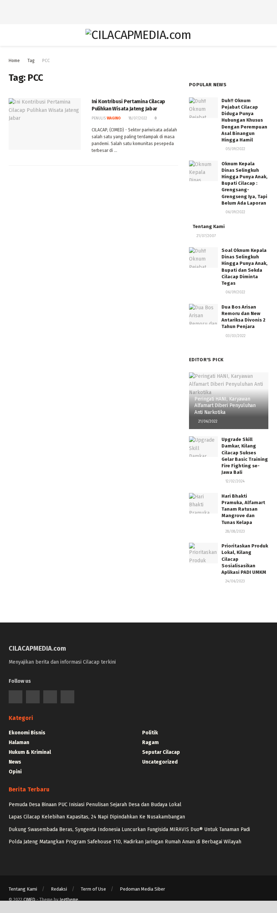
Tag (31, 60)
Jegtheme (69, 899)
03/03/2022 (235, 336)
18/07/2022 (137, 118)
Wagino (114, 118)
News (15, 762)
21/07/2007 (205, 236)
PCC (46, 60)
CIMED (29, 899)
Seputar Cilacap (161, 752)
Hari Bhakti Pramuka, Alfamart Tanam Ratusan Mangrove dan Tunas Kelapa (243, 509)
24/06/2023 (234, 581)
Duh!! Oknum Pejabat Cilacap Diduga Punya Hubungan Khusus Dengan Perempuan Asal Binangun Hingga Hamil (244, 120)
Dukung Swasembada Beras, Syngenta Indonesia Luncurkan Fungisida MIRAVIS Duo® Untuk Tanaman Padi (129, 829)
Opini (15, 772)
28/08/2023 (234, 531)
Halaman (19, 742)
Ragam (150, 742)
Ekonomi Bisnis (27, 733)
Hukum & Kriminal (30, 752)
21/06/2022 (207, 421)
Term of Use (93, 889)
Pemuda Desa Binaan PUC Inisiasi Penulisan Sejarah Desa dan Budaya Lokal (95, 804)
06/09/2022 (234, 212)
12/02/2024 (234, 481)
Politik (150, 733)
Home (14, 60)
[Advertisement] (138, 11)
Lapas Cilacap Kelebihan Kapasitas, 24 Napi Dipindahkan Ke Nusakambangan (97, 817)
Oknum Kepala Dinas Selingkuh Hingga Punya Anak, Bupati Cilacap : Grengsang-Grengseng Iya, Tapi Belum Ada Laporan (244, 183)
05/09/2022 (234, 149)
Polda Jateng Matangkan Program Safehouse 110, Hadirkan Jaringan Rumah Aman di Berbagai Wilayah (125, 842)
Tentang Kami (209, 226)
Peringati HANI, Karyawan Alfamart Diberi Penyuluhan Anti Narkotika (225, 405)
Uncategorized (160, 762)
